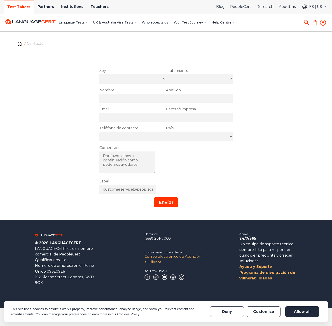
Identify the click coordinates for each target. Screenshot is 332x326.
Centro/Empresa (181, 109)
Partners (45, 7)
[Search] (306, 22)
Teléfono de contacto (118, 128)
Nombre (107, 90)
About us (287, 7)
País (169, 128)
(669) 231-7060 (158, 238)
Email (104, 109)
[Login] (323, 22)
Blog (220, 7)
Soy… (103, 71)
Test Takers (18, 7)
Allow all (302, 311)
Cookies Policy (128, 314)
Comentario (110, 148)
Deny (227, 311)
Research (265, 7)
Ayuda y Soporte (255, 267)
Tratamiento (177, 71)
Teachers (100, 7)
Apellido (173, 90)
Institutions (72, 7)
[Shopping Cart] (314, 22)
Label (104, 181)
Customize (263, 311)
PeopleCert (240, 7)
